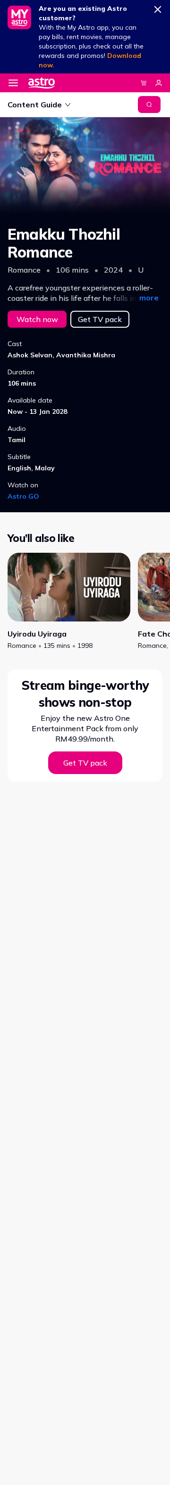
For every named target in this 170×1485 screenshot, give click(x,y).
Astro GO (23, 496)
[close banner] (157, 7)
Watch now (37, 319)
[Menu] (13, 83)
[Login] (158, 82)
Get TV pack (100, 319)
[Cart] (143, 83)
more (149, 297)
